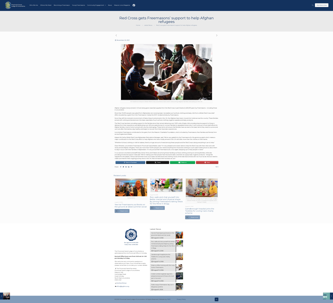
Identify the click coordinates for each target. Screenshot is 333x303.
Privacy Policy (181, 299)
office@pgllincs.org (122, 286)
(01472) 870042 (121, 283)
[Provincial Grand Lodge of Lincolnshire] (15, 5)
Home (138, 25)
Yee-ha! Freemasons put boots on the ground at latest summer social (131, 205)
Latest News (148, 25)
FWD (168, 299)
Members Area (322, 5)
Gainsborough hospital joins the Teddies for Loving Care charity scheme (199, 211)
